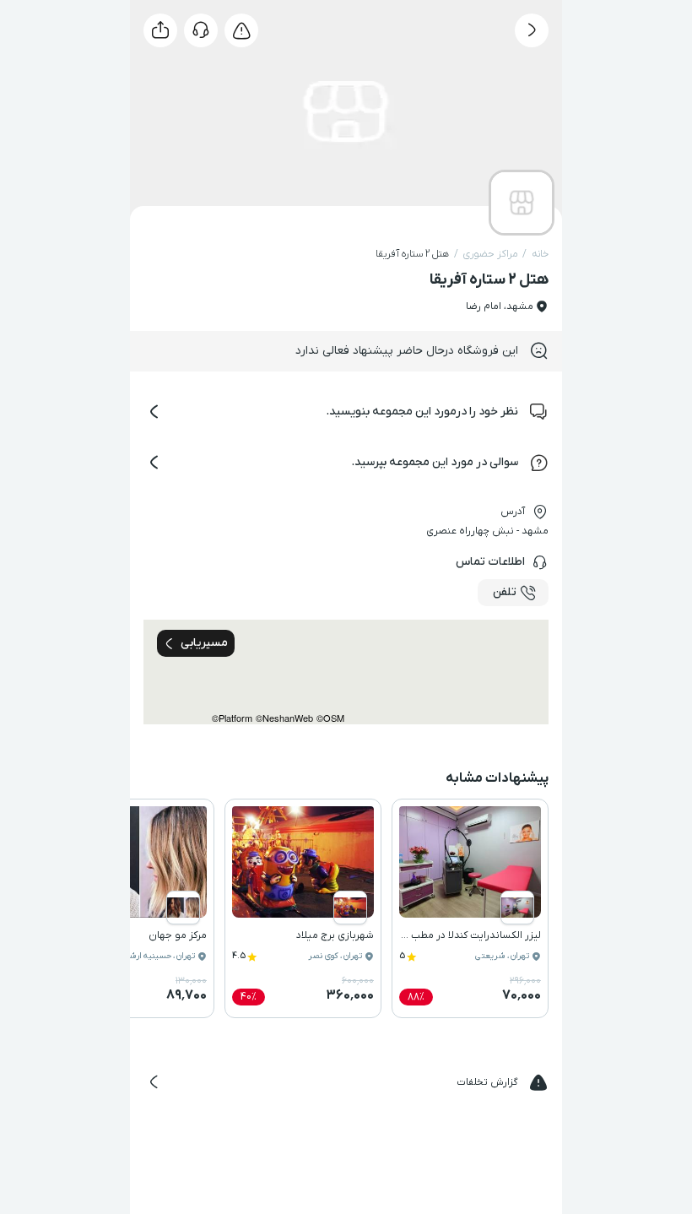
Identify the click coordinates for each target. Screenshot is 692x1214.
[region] (346, 672)
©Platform (232, 718)
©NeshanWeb (284, 718)
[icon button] (532, 30)
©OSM (330, 718)
